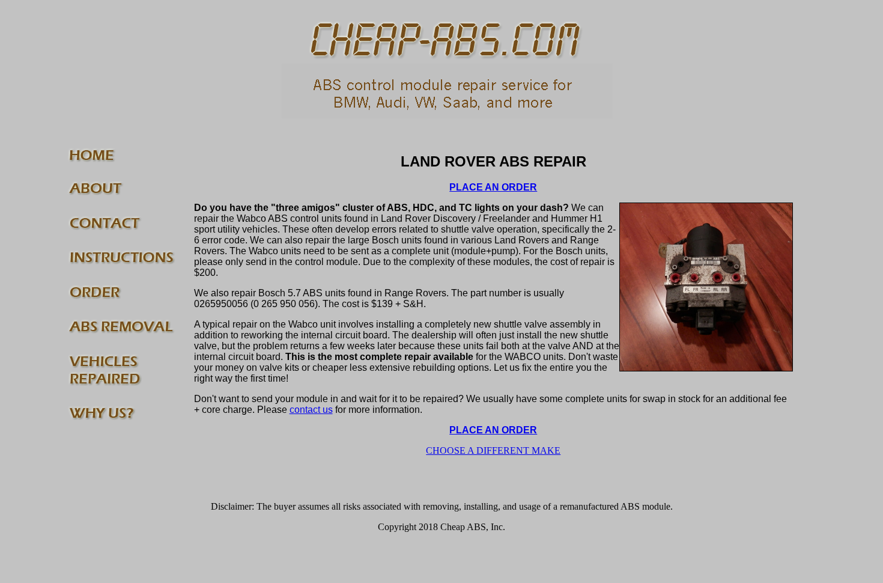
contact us (311, 409)
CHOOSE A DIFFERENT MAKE (493, 450)
